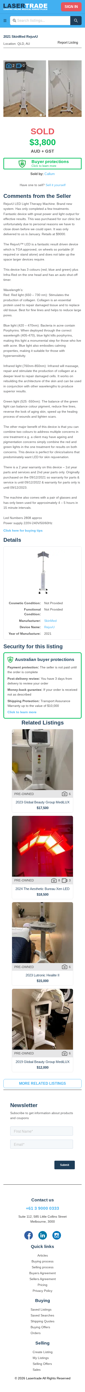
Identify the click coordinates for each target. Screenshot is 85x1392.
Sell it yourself (56, 185)
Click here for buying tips (23, 530)
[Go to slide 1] (41, 115)
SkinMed (50, 621)
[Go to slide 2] (44, 115)
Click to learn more (21, 712)
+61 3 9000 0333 (42, 1208)
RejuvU (49, 627)
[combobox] (42, 20)
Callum (49, 174)
